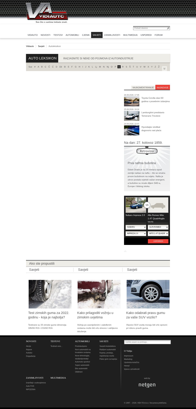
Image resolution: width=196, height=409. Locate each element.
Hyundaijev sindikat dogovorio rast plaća (151, 129)
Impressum (128, 356)
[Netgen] (147, 385)
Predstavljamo (81, 346)
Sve (30, 67)
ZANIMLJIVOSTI (34, 378)
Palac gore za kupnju (108, 359)
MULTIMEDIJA (58, 378)
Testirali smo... (56, 346)
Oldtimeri (79, 372)
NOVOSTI (31, 341)
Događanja (30, 356)
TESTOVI (55, 341)
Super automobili (82, 365)
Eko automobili (81, 368)
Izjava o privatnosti (131, 369)
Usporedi (158, 241)
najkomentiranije (143, 87)
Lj (96, 67)
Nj (108, 67)
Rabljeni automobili (108, 349)
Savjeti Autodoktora (108, 346)
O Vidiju (128, 351)
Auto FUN (30, 386)
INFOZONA (30, 389)
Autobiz (29, 353)
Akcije (28, 346)
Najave (29, 349)
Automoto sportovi (82, 362)
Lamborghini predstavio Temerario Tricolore (152, 114)
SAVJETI (104, 341)
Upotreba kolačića (131, 362)
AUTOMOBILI (82, 341)
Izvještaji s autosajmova (36, 383)
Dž (60, 67)
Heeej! (127, 366)
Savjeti (41, 46)
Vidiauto (30, 46)
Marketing (128, 359)
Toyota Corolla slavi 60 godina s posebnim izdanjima (155, 100)
